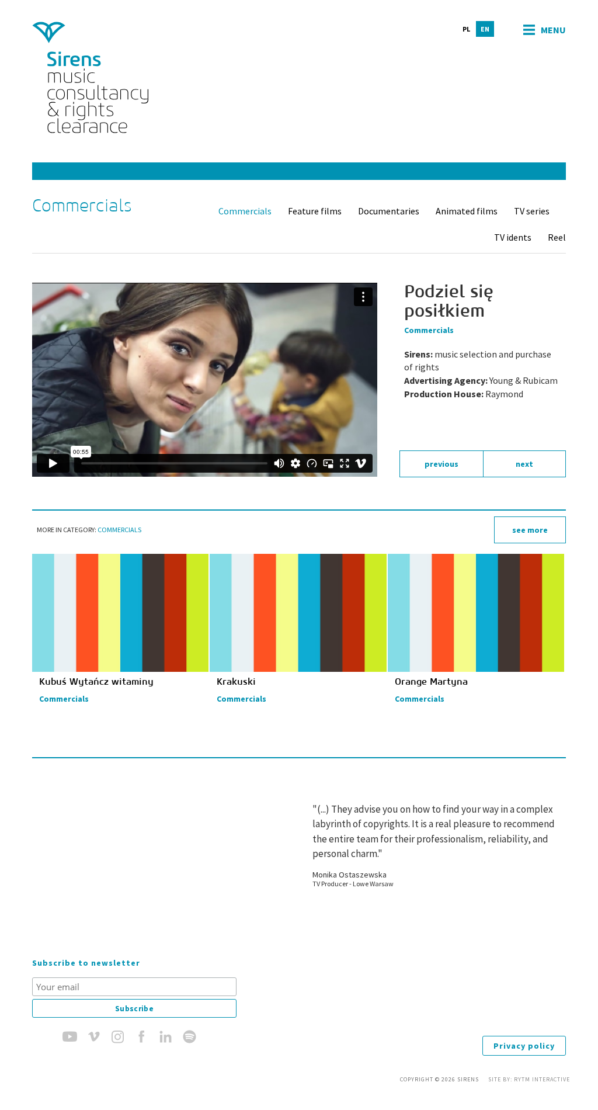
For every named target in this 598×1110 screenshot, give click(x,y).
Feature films (315, 211)
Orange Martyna (431, 681)
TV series (532, 211)
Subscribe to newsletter (86, 963)
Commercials (245, 211)
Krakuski (236, 681)
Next (524, 464)
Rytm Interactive (542, 1079)
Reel (557, 237)
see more (530, 530)
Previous (441, 464)
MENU (553, 30)
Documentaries (388, 211)
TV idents (512, 237)
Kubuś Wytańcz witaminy (96, 681)
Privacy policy (524, 1045)
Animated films (467, 211)
